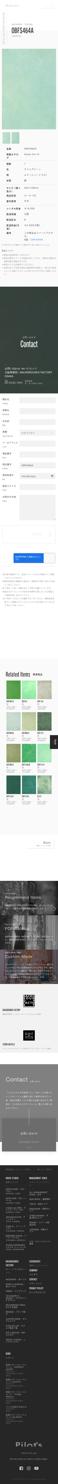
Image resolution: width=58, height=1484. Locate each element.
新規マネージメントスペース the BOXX (16, 1419)
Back (44, 844)
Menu (49, 6)
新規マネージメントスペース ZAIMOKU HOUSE (16, 1370)
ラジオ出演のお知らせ (16, 1409)
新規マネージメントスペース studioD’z (16, 1383)
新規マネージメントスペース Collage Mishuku (16, 1397)
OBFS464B (37, 239)
